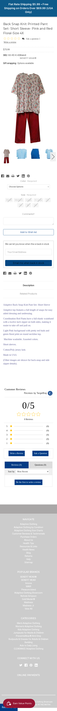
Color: (28, 181)
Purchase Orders (29, 537)
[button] (12, 38)
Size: (28, 195)
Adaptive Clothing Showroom (28, 593)
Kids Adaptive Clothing (28, 629)
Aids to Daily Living (28, 645)
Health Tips (28, 543)
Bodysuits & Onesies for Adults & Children (28, 639)
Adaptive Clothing (28, 524)
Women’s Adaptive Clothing (29, 626)
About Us (28, 540)
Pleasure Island (28, 589)
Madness (28, 602)
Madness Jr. (28, 605)
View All (28, 609)
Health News (28, 549)
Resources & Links (28, 546)
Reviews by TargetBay (35, 393)
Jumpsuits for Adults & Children (28, 633)
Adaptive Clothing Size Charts (28, 530)
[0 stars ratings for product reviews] (28, 414)
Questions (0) (40, 465)
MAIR (28, 586)
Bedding (29, 642)
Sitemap (28, 562)
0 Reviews (28, 419)
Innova (28, 583)
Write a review (10, 42)
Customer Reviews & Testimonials (28, 533)
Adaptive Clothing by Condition (28, 527)
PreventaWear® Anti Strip (28, 636)
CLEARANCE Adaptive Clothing (28, 648)
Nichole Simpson (28, 596)
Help (28, 559)
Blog (28, 553)
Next (53, 156)
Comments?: (28, 214)
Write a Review (16, 453)
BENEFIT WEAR (28, 580)
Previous (4, 156)
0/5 (28, 405)
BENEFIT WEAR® (28, 577)
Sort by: (11, 471)
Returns (28, 556)
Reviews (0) (16, 465)
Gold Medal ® (28, 599)
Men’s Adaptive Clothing (28, 623)
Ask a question (32, 39)
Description (28, 285)
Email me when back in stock (28, 263)
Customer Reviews (15, 389)
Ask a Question (40, 453)
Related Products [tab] (28, 293)
